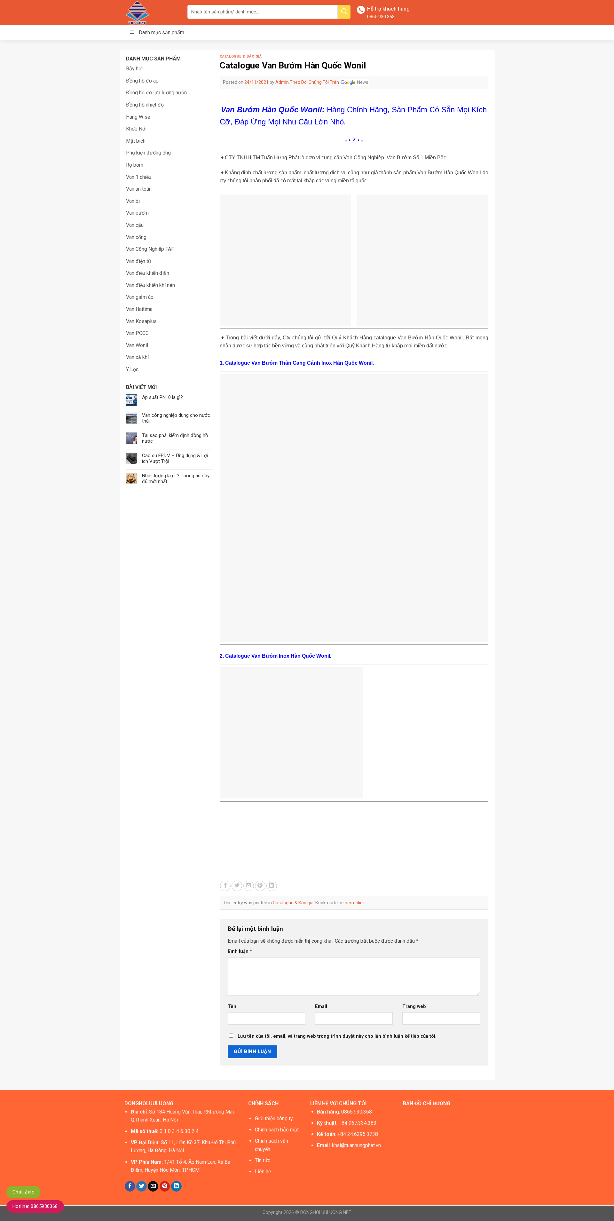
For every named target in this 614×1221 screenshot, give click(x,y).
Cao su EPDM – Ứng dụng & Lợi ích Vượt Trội (175, 458)
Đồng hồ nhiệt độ (145, 105)
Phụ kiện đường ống (148, 153)
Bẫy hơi (134, 69)
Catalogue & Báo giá (241, 56)
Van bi (133, 201)
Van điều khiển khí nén (150, 285)
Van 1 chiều (138, 177)
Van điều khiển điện (147, 273)
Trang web (414, 1006)
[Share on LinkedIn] (271, 886)
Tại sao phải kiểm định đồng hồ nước (175, 438)
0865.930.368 (381, 17)
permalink (355, 902)
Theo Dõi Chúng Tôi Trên (315, 82)
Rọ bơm (134, 165)
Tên (232, 1006)
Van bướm (137, 213)
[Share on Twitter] (237, 886)
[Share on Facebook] (225, 886)
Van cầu (135, 225)
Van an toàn (139, 189)
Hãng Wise (138, 117)
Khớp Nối (136, 129)
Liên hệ (263, 1172)
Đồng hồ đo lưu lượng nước (156, 93)
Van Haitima (139, 309)
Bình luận (240, 951)
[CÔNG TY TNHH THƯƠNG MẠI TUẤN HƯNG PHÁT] (151, 12)
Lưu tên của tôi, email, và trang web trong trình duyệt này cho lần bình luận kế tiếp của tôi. (337, 1036)
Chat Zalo (23, 1192)
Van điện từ (138, 261)
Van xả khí (137, 357)
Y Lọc (132, 369)
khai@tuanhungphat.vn (356, 1145)
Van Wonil (137, 345)
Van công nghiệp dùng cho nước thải (176, 418)
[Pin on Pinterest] (260, 886)
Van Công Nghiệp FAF (150, 249)
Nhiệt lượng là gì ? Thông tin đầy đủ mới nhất (175, 478)
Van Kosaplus (141, 321)
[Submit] (344, 12)
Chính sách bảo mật (277, 1130)
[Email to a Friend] (248, 886)
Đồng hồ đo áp (142, 81)
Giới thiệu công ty (274, 1118)
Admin (282, 82)
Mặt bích (136, 141)
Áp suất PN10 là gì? (162, 397)
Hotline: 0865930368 (35, 1206)
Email (321, 1006)
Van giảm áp (140, 297)
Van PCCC (137, 333)
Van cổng (136, 237)
